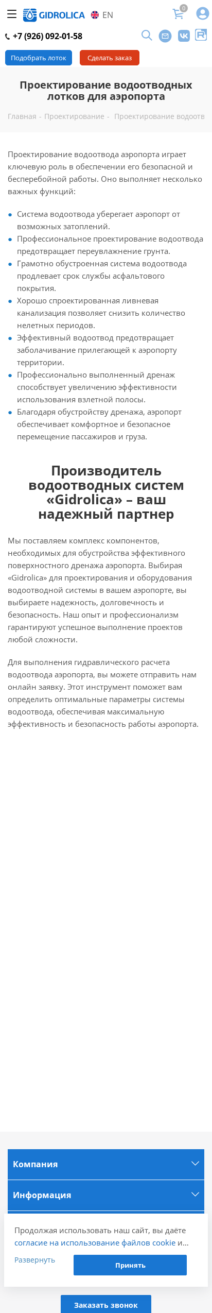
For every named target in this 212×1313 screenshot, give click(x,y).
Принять (130, 1265)
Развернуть (34, 1260)
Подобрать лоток (38, 57)
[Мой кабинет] (202, 14)
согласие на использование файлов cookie (94, 1242)
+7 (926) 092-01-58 (46, 36)
